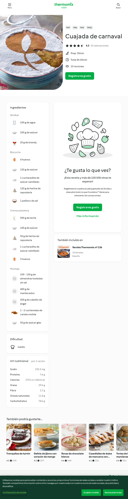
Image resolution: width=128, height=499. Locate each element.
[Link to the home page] (64, 5)
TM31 (89, 28)
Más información (87, 216)
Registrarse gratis (79, 76)
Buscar (118, 8)
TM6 (75, 28)
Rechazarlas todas (113, 492)
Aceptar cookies (91, 492)
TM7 (68, 28)
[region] (64, 487)
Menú (10, 8)
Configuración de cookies (14, 492)
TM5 (82, 28)
